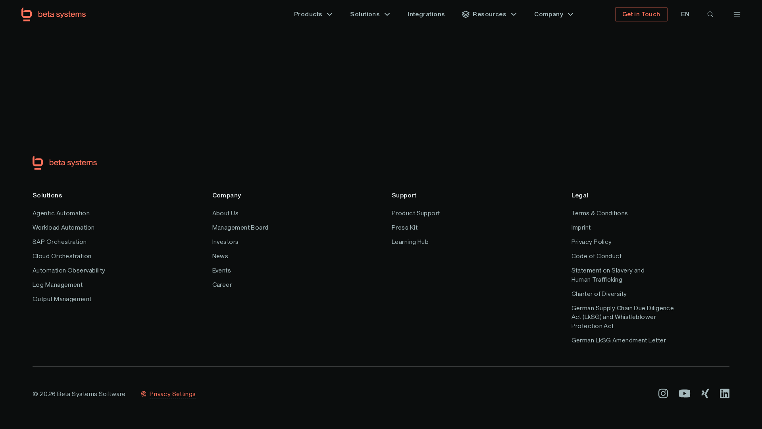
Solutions (47, 195)
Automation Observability (69, 270)
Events (221, 270)
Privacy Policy (592, 241)
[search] (710, 14)
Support (404, 195)
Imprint (581, 227)
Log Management (58, 284)
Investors (225, 241)
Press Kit (405, 227)
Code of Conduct (597, 256)
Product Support (416, 213)
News (220, 256)
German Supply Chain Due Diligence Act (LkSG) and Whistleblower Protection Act (623, 317)
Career (222, 284)
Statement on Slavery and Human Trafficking (608, 275)
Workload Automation (64, 227)
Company (226, 195)
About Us (225, 213)
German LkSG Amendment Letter (619, 340)
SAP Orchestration (60, 241)
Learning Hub (410, 241)
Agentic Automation (61, 213)
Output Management (62, 299)
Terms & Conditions (600, 213)
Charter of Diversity (599, 294)
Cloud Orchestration (62, 256)
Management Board (240, 227)
